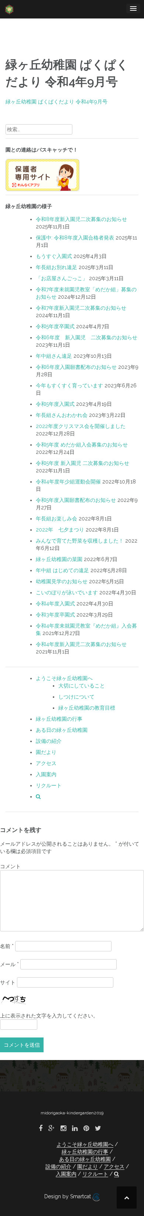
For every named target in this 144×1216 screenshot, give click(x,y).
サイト (8, 982)
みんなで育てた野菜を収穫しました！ (80, 541)
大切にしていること (81, 686)
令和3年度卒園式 (55, 615)
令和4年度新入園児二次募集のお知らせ (81, 644)
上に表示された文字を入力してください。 (49, 1016)
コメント (10, 866)
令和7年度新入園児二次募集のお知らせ (81, 308)
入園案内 (46, 774)
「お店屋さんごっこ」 (62, 278)
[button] (38, 796)
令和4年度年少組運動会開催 (68, 482)
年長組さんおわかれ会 (62, 415)
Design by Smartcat (68, 1196)
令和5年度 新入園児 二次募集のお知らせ (82, 463)
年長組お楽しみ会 (56, 519)
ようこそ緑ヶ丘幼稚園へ (64, 678)
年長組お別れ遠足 (56, 267)
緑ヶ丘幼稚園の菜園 (59, 559)
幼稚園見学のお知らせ (62, 581)
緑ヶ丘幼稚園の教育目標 (86, 708)
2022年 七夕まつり (60, 530)
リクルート (49, 785)
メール (9, 964)
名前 (7, 946)
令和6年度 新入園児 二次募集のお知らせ (86, 337)
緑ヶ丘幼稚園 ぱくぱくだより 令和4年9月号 (56, 102)
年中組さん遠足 (54, 356)
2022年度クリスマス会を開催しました (81, 426)
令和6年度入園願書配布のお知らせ (76, 367)
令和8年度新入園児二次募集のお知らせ (81, 219)
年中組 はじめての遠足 (62, 570)
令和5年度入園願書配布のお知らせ (76, 500)
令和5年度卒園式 (55, 326)
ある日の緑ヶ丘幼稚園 (62, 730)
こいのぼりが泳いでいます (67, 592)
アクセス (46, 763)
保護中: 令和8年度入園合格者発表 (75, 238)
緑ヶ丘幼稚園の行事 (59, 719)
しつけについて (76, 697)
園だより (46, 752)
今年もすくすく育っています (69, 385)
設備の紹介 (49, 741)
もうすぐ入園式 (54, 256)
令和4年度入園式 (55, 604)
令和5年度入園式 (55, 404)
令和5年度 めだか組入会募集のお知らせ (82, 445)
